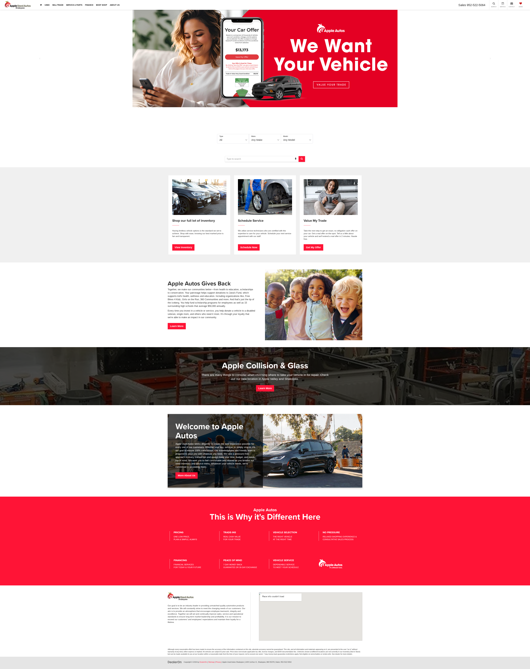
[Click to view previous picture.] (40, 58)
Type (221, 136)
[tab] (242, 127)
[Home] (41, 5)
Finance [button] (89, 5)
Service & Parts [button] (74, 5)
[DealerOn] (175, 662)
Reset (289, 149)
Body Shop (101, 5)
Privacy (218, 662)
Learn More (176, 326)
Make (253, 136)
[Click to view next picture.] (490, 58)
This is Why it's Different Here (265, 517)
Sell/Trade (57, 5)
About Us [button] (115, 5)
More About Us (186, 475)
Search (304, 149)
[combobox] (265, 159)
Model (285, 136)
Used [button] (47, 5)
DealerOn (203, 662)
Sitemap (211, 662)
